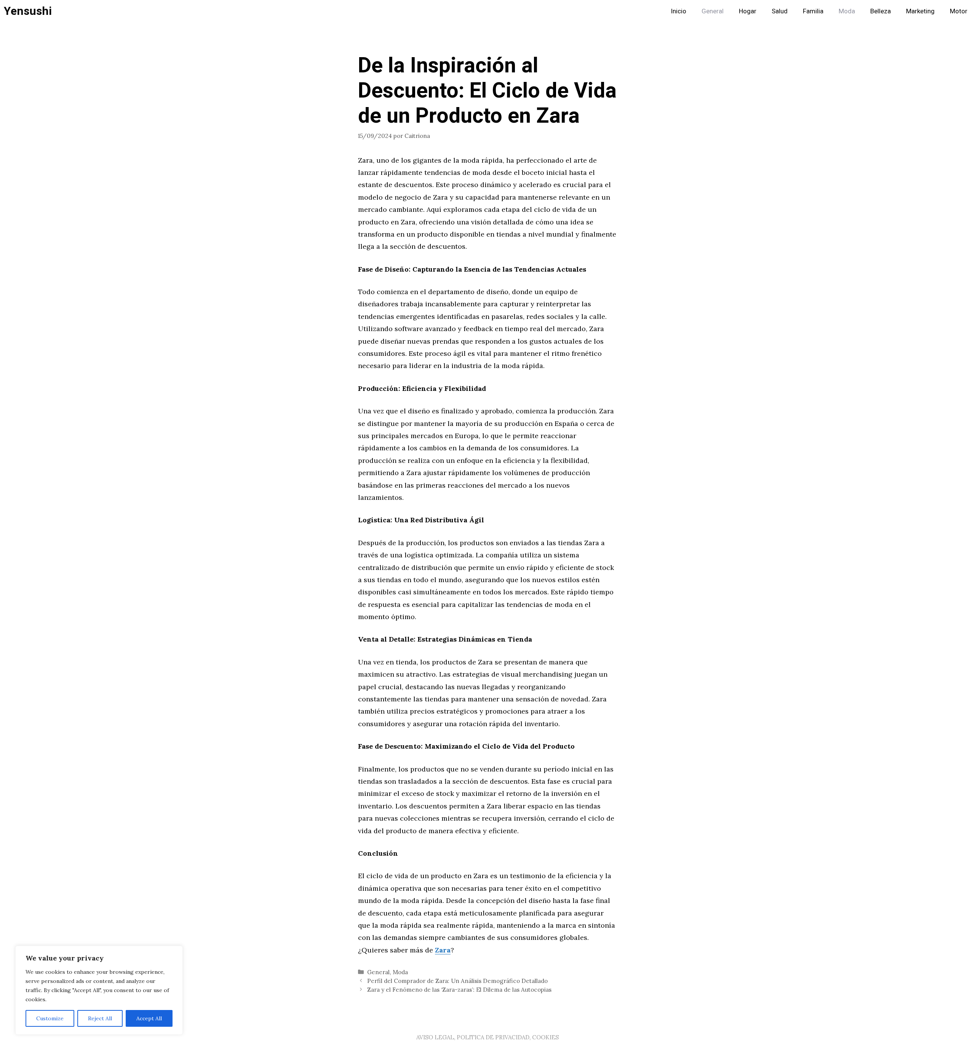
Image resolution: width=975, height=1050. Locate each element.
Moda (847, 11)
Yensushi (28, 11)
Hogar (747, 11)
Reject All (100, 1018)
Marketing (920, 11)
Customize (50, 1018)
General (713, 11)
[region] (99, 990)
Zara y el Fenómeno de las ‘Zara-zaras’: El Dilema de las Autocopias (459, 989)
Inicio (678, 11)
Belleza (880, 11)
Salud (780, 11)
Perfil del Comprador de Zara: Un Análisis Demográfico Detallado (457, 980)
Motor (958, 11)
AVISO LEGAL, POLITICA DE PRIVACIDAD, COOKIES (487, 1037)
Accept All (149, 1018)
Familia (813, 11)
